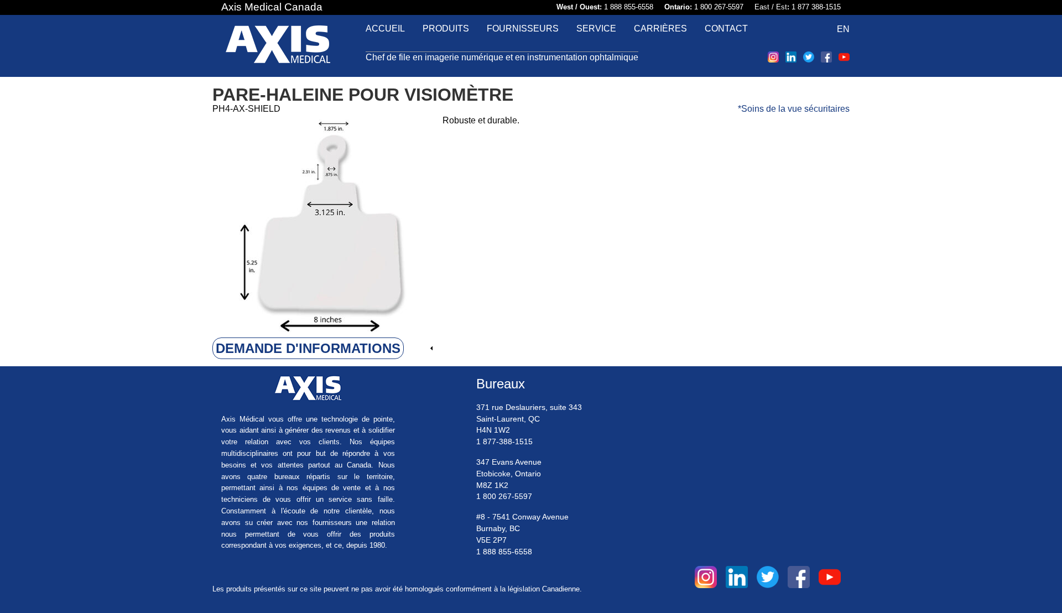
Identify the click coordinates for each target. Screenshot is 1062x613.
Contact (726, 28)
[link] (323, 348)
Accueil (385, 28)
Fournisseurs (523, 28)
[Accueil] (278, 46)
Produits (446, 28)
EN (843, 29)
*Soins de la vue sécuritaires (794, 108)
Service (596, 28)
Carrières (660, 28)
